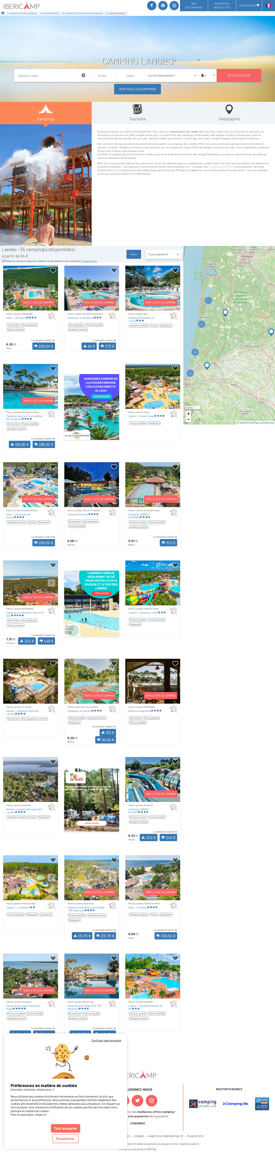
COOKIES (139, 1136)
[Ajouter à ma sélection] (53, 270)
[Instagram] (174, 5)
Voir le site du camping (38, 302)
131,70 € (84, 935)
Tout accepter (65, 1128)
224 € (29, 641)
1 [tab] (19, 306)
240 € (171, 837)
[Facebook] (151, 5)
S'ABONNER (137, 1123)
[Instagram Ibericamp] (151, 1100)
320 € (171, 542)
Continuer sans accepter (106, 1040)
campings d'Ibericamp (221, 166)
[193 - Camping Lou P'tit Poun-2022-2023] (91, 603)
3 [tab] (153, 404)
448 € (49, 641)
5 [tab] (164, 404)
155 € (110, 732)
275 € (109, 346)
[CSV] (202, 1104)
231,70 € (107, 935)
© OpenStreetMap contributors (255, 422)
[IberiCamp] (21, 5)
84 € (91, 346)
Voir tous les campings (137, 89)
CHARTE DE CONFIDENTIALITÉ (165, 1136)
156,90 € (22, 444)
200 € (151, 837)
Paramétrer (65, 1138)
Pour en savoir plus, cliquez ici (29, 1114)
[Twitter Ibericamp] (137, 1100)
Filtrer (133, 254)
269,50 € (46, 346)
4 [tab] (158, 404)
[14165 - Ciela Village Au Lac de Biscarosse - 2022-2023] (91, 407)
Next (51, 291)
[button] (271, 332)
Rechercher (238, 75)
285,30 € (46, 444)
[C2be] (235, 1104)
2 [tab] (147, 404)
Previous (9, 291)
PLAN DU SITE (195, 1136)
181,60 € (107, 739)
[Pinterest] (163, 5)
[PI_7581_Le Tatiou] (91, 800)
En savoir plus (89, 261)
